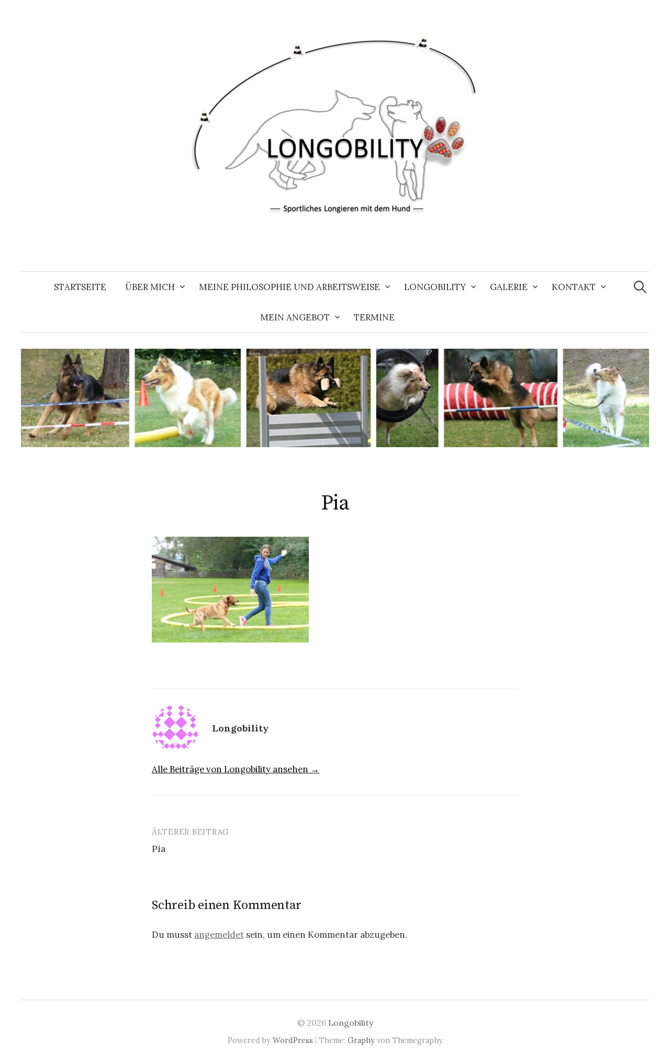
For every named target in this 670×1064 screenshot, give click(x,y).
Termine (374, 317)
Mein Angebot (295, 317)
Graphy (361, 1040)
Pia (159, 849)
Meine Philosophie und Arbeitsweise (289, 287)
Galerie (509, 287)
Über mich (150, 287)
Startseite (80, 287)
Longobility (435, 287)
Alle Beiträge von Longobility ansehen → (235, 769)
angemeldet (219, 934)
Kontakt (574, 287)
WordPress (293, 1040)
